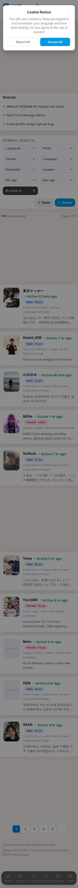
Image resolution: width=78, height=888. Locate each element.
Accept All (55, 42)
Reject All (23, 42)
